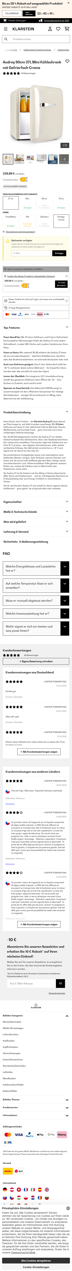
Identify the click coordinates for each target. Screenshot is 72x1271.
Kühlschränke (63, 50)
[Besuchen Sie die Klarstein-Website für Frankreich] (26, 1190)
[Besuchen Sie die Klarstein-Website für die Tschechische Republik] (12, 1198)
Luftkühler (8, 1072)
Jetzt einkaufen (29, 13)
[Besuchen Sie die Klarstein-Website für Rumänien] (40, 1198)
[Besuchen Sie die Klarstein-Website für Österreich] (12, 1190)
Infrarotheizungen (11, 1053)
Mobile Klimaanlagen (13, 1028)
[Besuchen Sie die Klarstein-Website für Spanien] (40, 1190)
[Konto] (50, 28)
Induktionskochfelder (13, 1084)
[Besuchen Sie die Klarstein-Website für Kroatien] (33, 1198)
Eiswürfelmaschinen (13, 1059)
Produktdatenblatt (10, 179)
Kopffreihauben (10, 1047)
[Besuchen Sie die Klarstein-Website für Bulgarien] (47, 1198)
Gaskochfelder (10, 1091)
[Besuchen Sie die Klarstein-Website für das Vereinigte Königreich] (47, 1190)
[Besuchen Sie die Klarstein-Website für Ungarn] (19, 1198)
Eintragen (59, 253)
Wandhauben (9, 1078)
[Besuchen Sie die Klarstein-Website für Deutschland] (5, 1190)
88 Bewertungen (28, 73)
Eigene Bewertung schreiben (37, 661)
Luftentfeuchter (11, 1034)
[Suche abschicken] (6, 39)
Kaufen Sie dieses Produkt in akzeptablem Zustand (31, 276)
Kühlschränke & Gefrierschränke (37, 50)
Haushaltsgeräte (10, 50)
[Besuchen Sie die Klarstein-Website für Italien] (33, 1190)
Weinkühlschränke (12, 1022)
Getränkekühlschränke (14, 1066)
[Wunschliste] (58, 29)
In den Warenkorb (61, 284)
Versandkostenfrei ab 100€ (56, 20)
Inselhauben (9, 1040)
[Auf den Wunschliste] (67, 61)
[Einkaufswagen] (66, 29)
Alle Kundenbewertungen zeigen (39, 751)
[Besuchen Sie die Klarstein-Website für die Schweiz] (19, 1190)
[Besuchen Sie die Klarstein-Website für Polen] (26, 1198)
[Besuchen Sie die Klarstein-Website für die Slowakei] (5, 1198)
